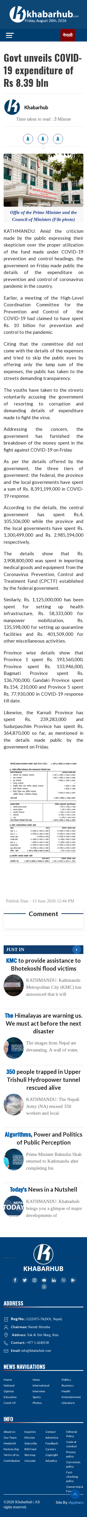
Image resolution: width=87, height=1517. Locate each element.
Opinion (9, 1391)
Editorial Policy (71, 1434)
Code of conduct (71, 1444)
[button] (75, 1494)
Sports (37, 1397)
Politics (66, 1379)
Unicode (30, 1460)
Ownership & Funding (74, 1489)
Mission (29, 1437)
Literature (68, 1403)
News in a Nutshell (43, 1189)
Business (68, 1385)
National (9, 1385)
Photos (37, 1403)
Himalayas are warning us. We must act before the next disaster (43, 1023)
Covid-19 (9, 1403)
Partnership (11, 1449)
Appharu (76, 1502)
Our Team (10, 1437)
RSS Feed (30, 1449)
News (36, 1379)
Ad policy (51, 1460)
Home (8, 1379)
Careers (50, 1449)
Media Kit (10, 1443)
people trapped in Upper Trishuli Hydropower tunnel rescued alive (43, 1079)
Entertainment (71, 1397)
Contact (50, 1432)
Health (66, 1391)
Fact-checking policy (72, 1476)
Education (10, 1397)
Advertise (51, 1437)
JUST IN (15, 949)
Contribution (12, 1460)
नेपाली (67, 35)
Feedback (51, 1443)
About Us (9, 1432)
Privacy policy (71, 1454)
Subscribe (30, 1443)
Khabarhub (36, 107)
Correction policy (73, 1464)
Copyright (51, 1455)
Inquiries (30, 1432)
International (41, 1385)
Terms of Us (11, 1455)
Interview (39, 1391)
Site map (29, 1455)
